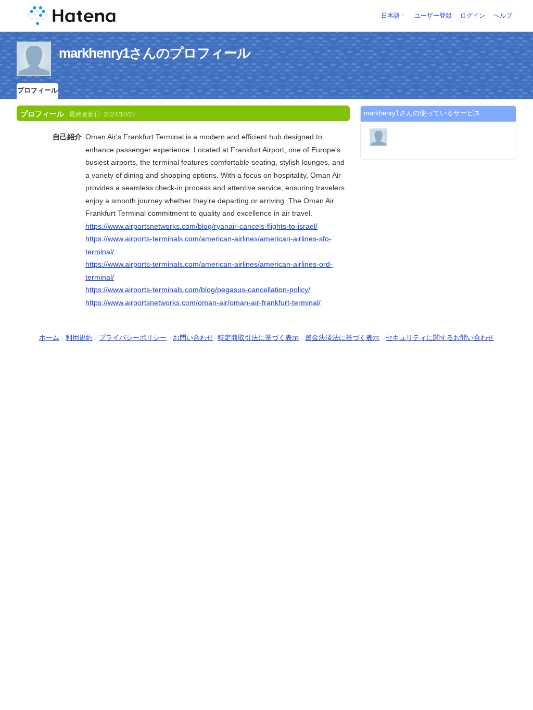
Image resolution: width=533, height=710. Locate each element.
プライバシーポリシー (133, 337)
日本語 (390, 15)
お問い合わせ (193, 337)
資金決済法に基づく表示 (342, 337)
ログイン (472, 15)
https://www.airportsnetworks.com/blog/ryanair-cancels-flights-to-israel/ (201, 226)
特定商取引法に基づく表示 (258, 337)
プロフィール (37, 90)
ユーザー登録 (433, 15)
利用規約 (79, 337)
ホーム (49, 337)
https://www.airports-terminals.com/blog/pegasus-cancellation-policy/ (197, 289)
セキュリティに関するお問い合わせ (440, 337)
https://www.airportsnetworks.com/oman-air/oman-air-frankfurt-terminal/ (203, 302)
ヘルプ (502, 15)
